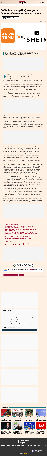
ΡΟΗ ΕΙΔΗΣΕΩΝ (43, 2)
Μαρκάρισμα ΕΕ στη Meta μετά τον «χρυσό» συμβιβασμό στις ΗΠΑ (21, 243)
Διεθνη (31, 445)
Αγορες (8, 445)
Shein (9, 275)
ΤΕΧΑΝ (18, 5)
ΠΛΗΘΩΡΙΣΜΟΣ (44, 5)
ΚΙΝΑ (22, 275)
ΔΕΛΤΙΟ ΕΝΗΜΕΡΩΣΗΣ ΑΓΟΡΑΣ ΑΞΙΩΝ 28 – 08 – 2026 (18, 238)
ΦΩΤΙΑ (21, 5)
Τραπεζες (35, 445)
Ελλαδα (22, 445)
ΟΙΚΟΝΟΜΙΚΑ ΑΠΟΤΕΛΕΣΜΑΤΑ (29, 5)
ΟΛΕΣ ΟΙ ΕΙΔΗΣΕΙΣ (19, 329)
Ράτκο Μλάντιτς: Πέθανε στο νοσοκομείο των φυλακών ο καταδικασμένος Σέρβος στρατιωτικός (19, 226)
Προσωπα (18, 445)
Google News (30, 269)
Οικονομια (3, 445)
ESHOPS (5, 275)
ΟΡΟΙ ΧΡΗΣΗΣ (21, 451)
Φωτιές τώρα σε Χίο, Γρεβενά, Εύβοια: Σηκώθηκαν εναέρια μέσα (20, 244)
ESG (39, 445)
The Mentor (43, 445)
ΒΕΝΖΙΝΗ (39, 5)
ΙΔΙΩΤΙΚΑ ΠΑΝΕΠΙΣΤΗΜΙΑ (12, 5)
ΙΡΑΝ (36, 5)
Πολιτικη (27, 445)
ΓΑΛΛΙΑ (16, 275)
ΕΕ (19, 275)
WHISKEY (25, 453)
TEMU (13, 275)
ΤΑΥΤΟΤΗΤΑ (26, 451)
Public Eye (24, 447)
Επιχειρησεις (13, 445)
